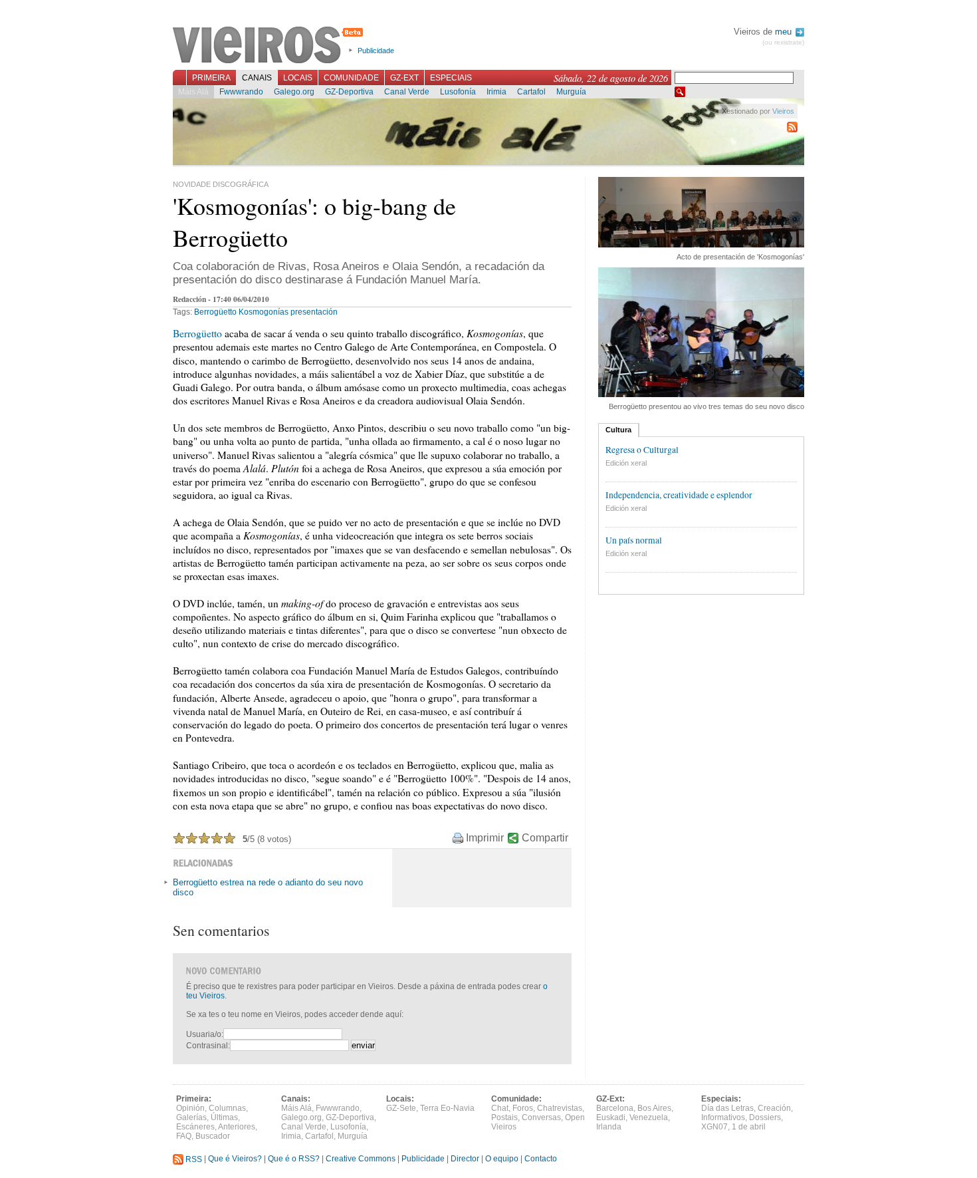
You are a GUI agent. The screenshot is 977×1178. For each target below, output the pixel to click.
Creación (774, 1108)
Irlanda (608, 1126)
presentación (314, 312)
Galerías (191, 1117)
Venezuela (648, 1117)
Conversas (541, 1117)
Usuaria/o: (204, 1034)
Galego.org (294, 91)
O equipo (501, 1159)
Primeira (211, 77)
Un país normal (633, 540)
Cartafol (531, 91)
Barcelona (614, 1108)
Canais (257, 77)
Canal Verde (406, 91)
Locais (297, 77)
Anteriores (236, 1126)
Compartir (545, 837)
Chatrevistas (559, 1108)
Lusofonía (458, 91)
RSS (192, 1159)
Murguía (571, 91)
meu (784, 32)
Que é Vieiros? (235, 1159)
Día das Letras (727, 1108)
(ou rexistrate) (783, 42)
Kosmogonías (263, 312)
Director (465, 1159)
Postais (504, 1117)
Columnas (227, 1108)
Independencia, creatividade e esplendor (678, 495)
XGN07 (714, 1126)
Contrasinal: (208, 1045)
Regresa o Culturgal (642, 450)
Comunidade (351, 77)
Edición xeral (626, 463)
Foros (522, 1108)
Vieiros (270, 46)
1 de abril (749, 1126)
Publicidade (376, 51)
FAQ (183, 1136)
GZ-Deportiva (349, 91)
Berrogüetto (215, 312)
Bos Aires (654, 1108)
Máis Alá (193, 91)
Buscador (212, 1136)
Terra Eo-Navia (447, 1108)
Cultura (618, 430)
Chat (499, 1108)
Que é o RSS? (294, 1159)
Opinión (190, 1108)
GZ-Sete (401, 1108)
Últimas (224, 1117)
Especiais (451, 77)
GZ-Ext (404, 77)
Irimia (496, 91)
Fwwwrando (241, 91)
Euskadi (610, 1117)
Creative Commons (360, 1159)
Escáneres (195, 1126)
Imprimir (485, 837)
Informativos (723, 1117)
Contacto (540, 1159)
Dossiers (765, 1117)
